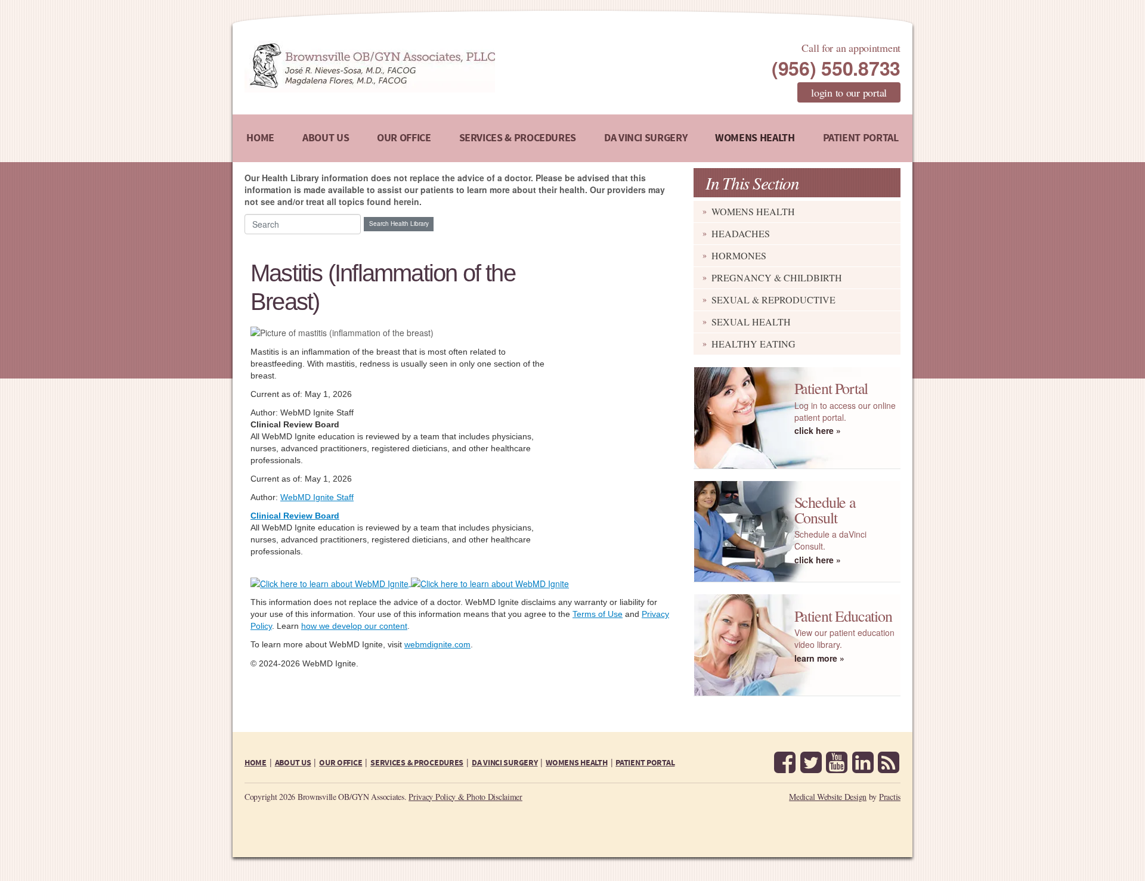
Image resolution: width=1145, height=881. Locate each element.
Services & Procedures (517, 138)
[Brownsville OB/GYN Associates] (432, 66)
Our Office (404, 138)
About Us (325, 138)
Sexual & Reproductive (773, 299)
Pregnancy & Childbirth (776, 277)
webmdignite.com (437, 644)
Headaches (740, 233)
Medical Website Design (828, 796)
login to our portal (849, 92)
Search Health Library (399, 223)
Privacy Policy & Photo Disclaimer (465, 796)
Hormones (738, 255)
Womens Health (754, 138)
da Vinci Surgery (645, 138)
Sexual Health (751, 321)
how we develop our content (354, 626)
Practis (889, 796)
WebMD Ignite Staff (317, 497)
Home (260, 138)
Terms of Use (597, 614)
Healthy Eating (753, 343)
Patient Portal (861, 138)
